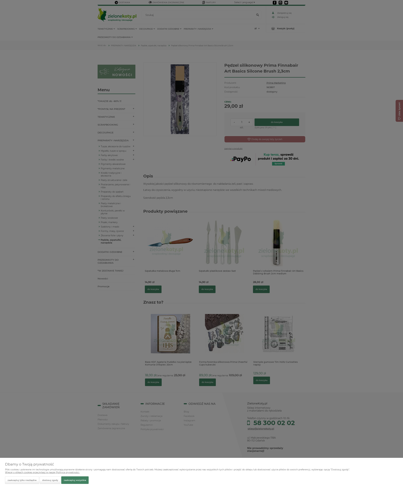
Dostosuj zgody (50, 480)
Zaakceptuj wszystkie (75, 480)
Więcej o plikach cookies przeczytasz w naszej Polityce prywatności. (42, 472)
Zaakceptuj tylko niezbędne (22, 480)
